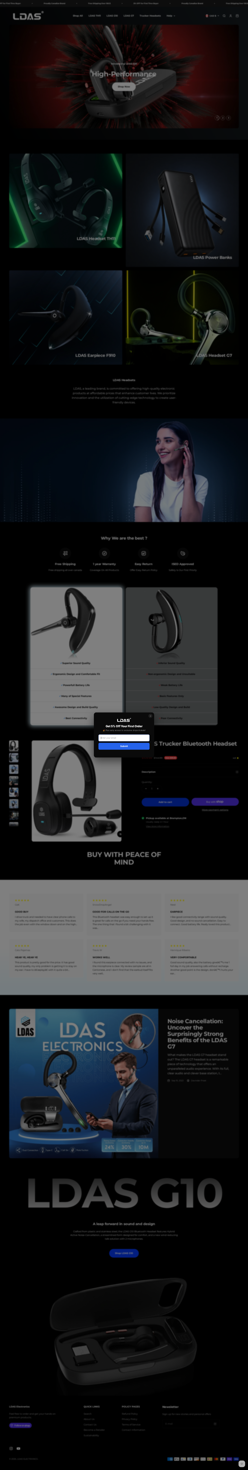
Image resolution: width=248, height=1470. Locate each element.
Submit (124, 746)
